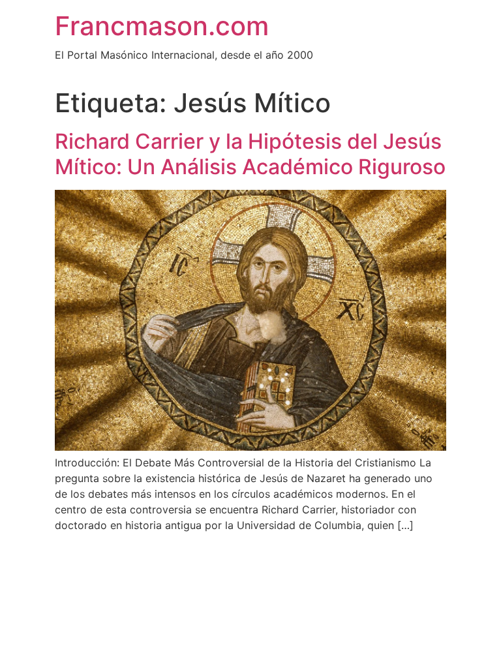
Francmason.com (162, 26)
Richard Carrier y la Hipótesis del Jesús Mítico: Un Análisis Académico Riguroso (250, 154)
